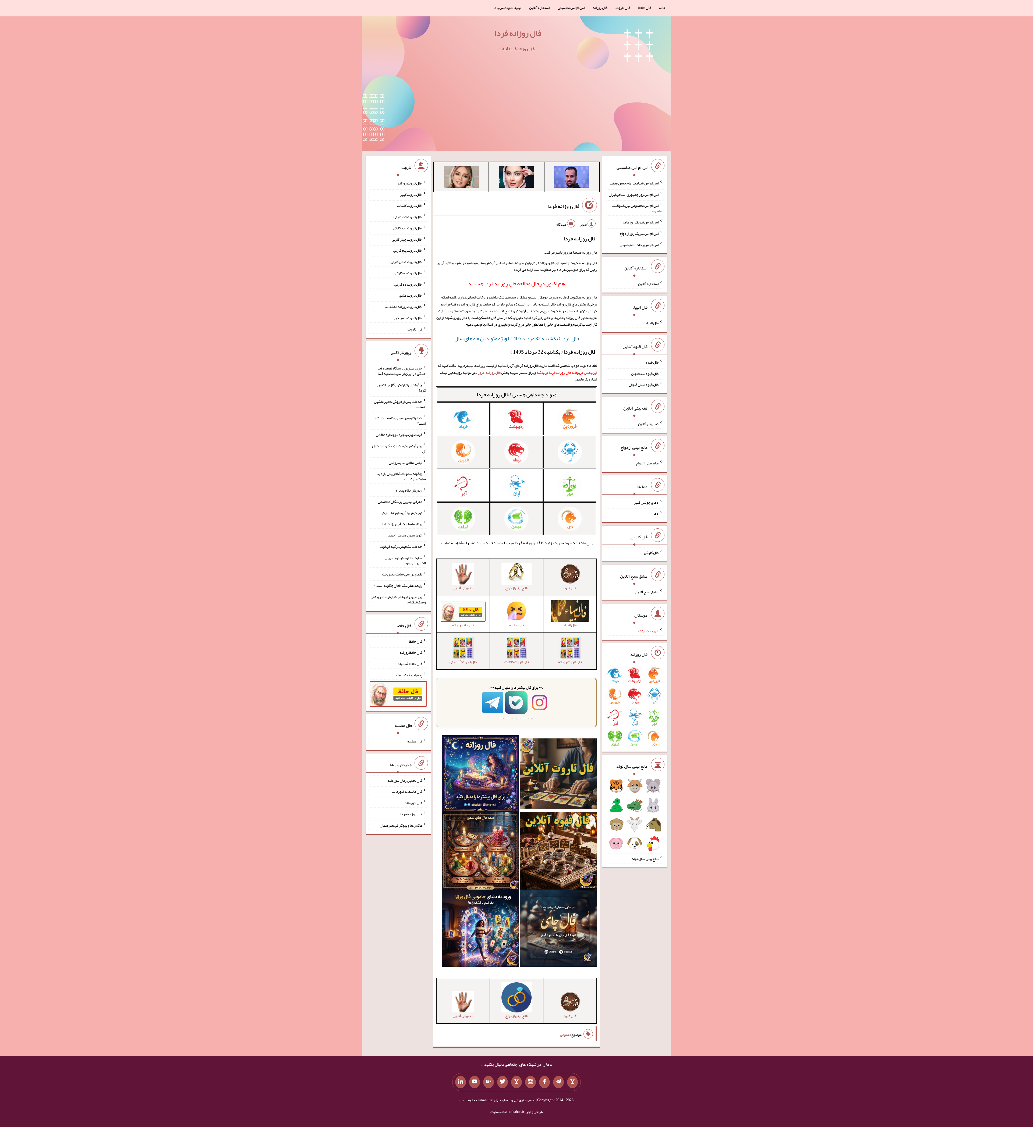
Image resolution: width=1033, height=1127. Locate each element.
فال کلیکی (651, 552)
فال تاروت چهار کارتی (407, 239)
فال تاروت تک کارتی (408, 217)
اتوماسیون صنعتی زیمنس (404, 535)
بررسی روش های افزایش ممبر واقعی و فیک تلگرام (398, 599)
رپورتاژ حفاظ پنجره (409, 490)
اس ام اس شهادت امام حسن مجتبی (634, 183)
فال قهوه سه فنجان (645, 373)
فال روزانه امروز (489, 372)
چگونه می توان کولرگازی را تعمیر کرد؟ (401, 387)
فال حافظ (644, 7)
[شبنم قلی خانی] (461, 178)
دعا (656, 513)
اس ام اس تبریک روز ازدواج (639, 233)
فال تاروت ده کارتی (408, 284)
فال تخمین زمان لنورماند (404, 780)
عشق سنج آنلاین (647, 591)
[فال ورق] (480, 929)
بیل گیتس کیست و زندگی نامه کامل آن (399, 448)
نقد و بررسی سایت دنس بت (402, 574)
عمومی (565, 1034)
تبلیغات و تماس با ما (507, 7)
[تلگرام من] (558, 1082)
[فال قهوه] (558, 852)
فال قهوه (652, 362)
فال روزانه (600, 7)
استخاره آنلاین (539, 7)
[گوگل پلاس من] (488, 1082)
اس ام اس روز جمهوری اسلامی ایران (634, 194)
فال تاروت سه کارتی (407, 228)
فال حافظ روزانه (411, 652)
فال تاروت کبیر (411, 194)
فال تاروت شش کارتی (406, 261)
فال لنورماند (413, 802)
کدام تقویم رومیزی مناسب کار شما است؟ (399, 420)
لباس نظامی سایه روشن (405, 462)
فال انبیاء (652, 323)
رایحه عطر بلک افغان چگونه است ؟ (398, 585)
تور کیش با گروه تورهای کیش (401, 512)
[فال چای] (558, 929)
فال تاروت (622, 7)
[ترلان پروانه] (516, 178)
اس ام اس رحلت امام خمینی (639, 244)
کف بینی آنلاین (648, 424)
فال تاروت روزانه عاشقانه (403, 306)
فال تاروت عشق (410, 295)
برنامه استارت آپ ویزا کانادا (402, 524)
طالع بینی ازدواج (647, 463)
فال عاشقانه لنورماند (407, 791)
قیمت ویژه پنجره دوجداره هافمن (399, 434)
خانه (662, 7)
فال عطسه (414, 741)
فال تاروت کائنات (409, 205)
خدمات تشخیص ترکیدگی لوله (401, 546)
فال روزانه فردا (517, 33)
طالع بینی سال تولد (645, 858)
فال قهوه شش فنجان (644, 384)
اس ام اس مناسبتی (571, 7)
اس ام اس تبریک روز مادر (640, 222)
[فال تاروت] (558, 775)
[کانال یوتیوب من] (474, 1082)
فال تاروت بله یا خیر (408, 318)
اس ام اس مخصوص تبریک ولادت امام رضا (637, 208)
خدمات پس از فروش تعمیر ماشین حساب (400, 403)
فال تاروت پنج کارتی (407, 250)
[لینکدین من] (460, 1082)
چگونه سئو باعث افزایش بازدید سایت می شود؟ (401, 476)
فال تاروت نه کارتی (408, 273)
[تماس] (516, 1082)
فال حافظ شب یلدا (409, 663)
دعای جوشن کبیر (646, 502)
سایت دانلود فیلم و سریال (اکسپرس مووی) (405, 560)
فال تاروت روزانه (410, 183)
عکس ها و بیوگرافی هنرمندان (401, 825)
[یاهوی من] (572, 1082)
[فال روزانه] (480, 775)
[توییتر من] (502, 1082)
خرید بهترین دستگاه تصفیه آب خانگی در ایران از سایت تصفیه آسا (402, 370)
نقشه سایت (498, 1111)
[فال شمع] (480, 852)
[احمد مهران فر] (571, 178)
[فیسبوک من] (544, 1082)
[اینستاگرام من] (530, 1082)
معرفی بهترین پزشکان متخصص (400, 501)
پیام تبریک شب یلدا (408, 674)
